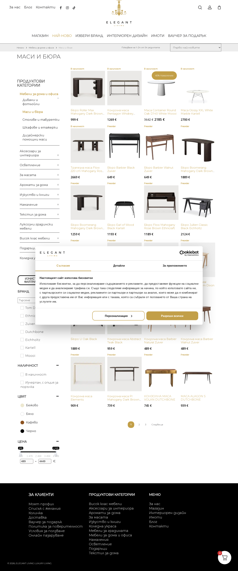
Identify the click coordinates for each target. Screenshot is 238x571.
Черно (31, 431)
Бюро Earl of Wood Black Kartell (120, 226)
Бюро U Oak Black (84, 339)
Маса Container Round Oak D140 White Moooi (160, 111)
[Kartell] (21, 347)
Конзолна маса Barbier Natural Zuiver (160, 340)
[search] (200, 8)
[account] (210, 8)
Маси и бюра (32, 112)
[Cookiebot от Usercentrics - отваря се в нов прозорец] (182, 253)
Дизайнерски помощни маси (34, 137)
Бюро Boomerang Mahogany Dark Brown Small (87, 228)
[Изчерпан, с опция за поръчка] (21, 382)
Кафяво (32, 422)
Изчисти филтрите (31, 280)
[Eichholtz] (21, 339)
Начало (20, 47)
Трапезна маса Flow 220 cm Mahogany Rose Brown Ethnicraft (87, 171)
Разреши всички (172, 315)
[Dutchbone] (21, 331)
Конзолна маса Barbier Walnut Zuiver (197, 340)
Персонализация (116, 315)
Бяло (30, 414)
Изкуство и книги (34, 195)
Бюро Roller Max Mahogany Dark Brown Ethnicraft (87, 113)
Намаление (29, 204)
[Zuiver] (21, 323)
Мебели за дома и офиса (41, 47)
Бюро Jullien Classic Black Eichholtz (194, 226)
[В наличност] (21, 374)
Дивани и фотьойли (31, 102)
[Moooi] (21, 355)
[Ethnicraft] (21, 315)
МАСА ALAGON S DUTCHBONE (193, 397)
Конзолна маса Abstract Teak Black (124, 340)
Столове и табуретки (41, 119)
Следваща (157, 424)
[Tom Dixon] (21, 307)
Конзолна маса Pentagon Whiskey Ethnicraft (120, 113)
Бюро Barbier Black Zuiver (121, 169)
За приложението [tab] (175, 265)
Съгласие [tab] (63, 265)
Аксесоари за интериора (30, 153)
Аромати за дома (34, 185)
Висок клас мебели (35, 238)
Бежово (32, 405)
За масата (28, 175)
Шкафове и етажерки (40, 127)
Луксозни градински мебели (36, 226)
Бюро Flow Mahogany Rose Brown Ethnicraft (159, 226)
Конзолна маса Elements (81, 397)
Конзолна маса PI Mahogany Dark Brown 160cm (123, 399)
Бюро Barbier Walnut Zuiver (158, 169)
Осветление (30, 165)
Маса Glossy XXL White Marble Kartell (197, 111)
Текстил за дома (33, 214)
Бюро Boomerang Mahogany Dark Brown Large (197, 171)
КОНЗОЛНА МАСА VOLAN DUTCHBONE (159, 397)
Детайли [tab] (119, 265)
